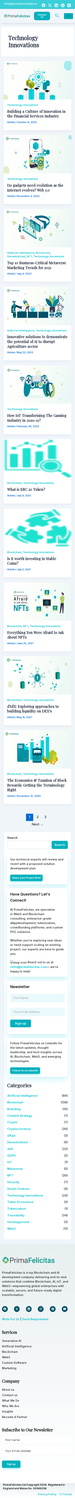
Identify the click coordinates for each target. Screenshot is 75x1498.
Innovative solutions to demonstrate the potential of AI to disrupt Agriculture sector (37, 341)
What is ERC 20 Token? (26, 489)
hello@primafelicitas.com (28, 967)
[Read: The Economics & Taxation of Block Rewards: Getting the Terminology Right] (37, 749)
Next (37, 824)
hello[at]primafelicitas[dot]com (20, 3)
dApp (11, 1135)
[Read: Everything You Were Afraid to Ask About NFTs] (37, 601)
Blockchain (43, 252)
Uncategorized (18, 1222)
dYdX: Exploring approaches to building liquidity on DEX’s (33, 709)
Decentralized (16, 256)
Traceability (16, 1215)
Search (12, 837)
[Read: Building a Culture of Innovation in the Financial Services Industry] (37, 80)
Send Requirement (35, 1319)
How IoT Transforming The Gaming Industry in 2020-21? (36, 418)
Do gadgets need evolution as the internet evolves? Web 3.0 (35, 188)
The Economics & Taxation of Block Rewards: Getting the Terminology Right (37, 785)
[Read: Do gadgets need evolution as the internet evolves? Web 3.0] (37, 153)
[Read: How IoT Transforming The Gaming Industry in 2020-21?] (37, 384)
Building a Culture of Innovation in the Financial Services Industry (36, 114)
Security (13, 1182)
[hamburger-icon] (68, 16)
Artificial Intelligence (20, 252)
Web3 (11, 1229)
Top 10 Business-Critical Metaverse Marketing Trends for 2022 (36, 265)
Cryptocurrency (19, 1129)
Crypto (12, 1122)
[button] (57, 16)
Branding (14, 1109)
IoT (9, 1162)
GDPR (11, 1155)
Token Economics (20, 1202)
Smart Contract (18, 1189)
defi (10, 1149)
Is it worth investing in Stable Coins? (31, 561)
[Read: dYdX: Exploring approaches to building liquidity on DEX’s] (37, 675)
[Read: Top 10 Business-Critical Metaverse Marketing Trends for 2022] (37, 228)
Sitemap (65, 1494)
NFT (29, 256)
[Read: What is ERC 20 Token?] (37, 458)
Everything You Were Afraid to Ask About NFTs (35, 635)
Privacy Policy (47, 1494)
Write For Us (10, 1319)
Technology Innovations (22, 104)
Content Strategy (19, 1116)
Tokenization (16, 1209)
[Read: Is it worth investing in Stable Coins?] (37, 527)
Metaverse (15, 1169)
